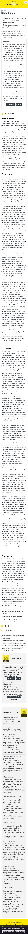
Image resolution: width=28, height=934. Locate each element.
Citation (19, 33)
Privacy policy (18, 924)
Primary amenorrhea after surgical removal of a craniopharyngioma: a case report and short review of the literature (13, 764)
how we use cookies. (19, 928)
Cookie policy (12, 924)
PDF (19, 104)
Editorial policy (5, 924)
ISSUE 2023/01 (16, 658)
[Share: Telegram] (10, 13)
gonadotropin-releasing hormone (16, 636)
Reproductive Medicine (6, 31)
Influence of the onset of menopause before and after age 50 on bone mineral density (13, 782)
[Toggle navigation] (26, 2)
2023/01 (4, 10)
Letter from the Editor (12, 721)
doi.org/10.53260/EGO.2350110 (8, 33)
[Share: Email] (12, 13)
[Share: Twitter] (4, 13)
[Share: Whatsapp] (8, 13)
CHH (8, 635)
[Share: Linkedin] (6, 13)
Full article (11, 104)
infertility (3, 638)
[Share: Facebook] (2, 13)
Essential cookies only (8, 931)
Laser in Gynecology (11, 729)
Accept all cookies (19, 931)
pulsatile (8, 638)
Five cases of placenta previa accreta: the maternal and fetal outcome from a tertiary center (13, 830)
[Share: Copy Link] (14, 13)
